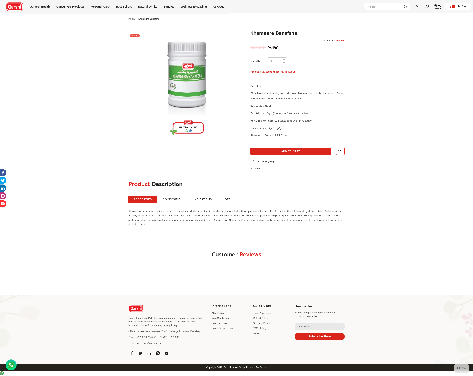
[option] (186, 73)
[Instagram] (157, 353)
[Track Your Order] (435, 6)
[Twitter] (140, 353)
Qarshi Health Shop (234, 367)
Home (131, 18)
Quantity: (255, 60)
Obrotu (263, 367)
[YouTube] (166, 353)
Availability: (329, 40)
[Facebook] (131, 353)
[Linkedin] (149, 353)
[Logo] (15, 7)
